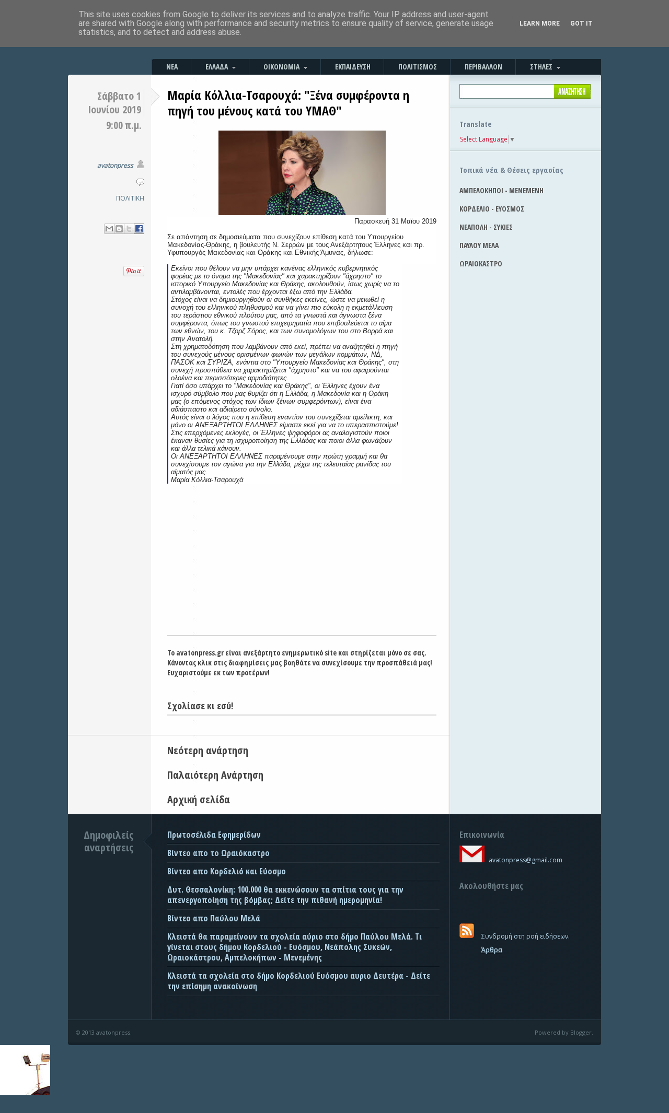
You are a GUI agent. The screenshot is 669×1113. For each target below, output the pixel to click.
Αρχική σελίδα (198, 799)
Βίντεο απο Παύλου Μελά (213, 918)
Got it (581, 23)
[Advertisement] (301, 557)
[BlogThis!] (119, 229)
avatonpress (115, 165)
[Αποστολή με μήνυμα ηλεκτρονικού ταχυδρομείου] (109, 229)
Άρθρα (491, 949)
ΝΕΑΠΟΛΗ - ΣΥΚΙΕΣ (486, 227)
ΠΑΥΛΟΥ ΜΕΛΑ (479, 245)
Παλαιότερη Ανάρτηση (215, 775)
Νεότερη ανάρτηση (207, 750)
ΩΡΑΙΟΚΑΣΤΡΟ (480, 263)
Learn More (540, 23)
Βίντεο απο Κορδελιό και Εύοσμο (226, 871)
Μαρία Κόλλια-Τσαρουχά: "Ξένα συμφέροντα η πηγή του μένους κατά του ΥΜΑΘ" (288, 102)
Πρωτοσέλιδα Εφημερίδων (214, 834)
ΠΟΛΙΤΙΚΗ (130, 198)
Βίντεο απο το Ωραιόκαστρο (218, 853)
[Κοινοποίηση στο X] (129, 229)
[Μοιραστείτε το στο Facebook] (139, 229)
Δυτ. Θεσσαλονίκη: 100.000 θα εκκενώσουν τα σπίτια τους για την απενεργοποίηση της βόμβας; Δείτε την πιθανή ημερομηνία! (285, 895)
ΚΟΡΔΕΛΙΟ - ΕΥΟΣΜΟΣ (491, 209)
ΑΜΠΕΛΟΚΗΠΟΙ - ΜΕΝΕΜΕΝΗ (501, 190)
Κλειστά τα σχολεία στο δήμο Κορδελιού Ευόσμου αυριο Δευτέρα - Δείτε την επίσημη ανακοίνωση (298, 981)
